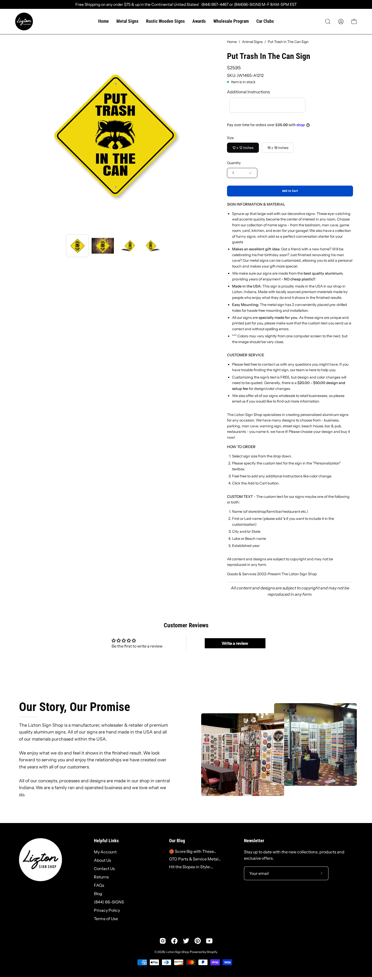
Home (232, 41)
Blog (98, 893)
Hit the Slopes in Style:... (191, 866)
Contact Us (104, 868)
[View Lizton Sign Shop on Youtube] (209, 941)
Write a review (235, 643)
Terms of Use (106, 918)
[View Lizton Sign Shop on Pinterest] (197, 941)
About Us (102, 860)
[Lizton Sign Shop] (24, 21)
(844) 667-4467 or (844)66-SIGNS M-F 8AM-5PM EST (248, 4)
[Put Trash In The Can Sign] (77, 245)
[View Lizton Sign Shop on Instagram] (163, 941)
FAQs (99, 885)
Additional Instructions (248, 91)
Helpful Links (106, 840)
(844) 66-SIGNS (109, 901)
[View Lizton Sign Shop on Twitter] (186, 941)
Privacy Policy (107, 910)
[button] (327, 21)
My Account (105, 851)
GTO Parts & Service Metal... (195, 858)
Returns (101, 876)
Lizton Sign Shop (177, 952)
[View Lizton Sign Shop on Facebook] (174, 941)
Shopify (212, 952)
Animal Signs (252, 41)
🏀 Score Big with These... (192, 851)
